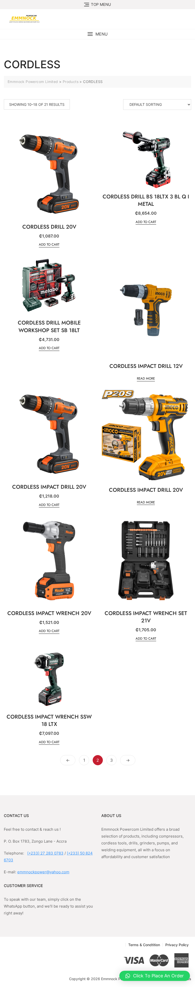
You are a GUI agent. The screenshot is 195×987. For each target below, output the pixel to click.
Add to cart (49, 244)
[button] (97, 34)
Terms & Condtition (144, 945)
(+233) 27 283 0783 (45, 853)
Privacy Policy (177, 945)
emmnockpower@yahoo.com (43, 872)
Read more (146, 378)
